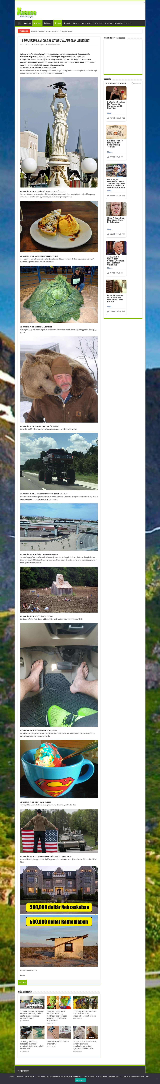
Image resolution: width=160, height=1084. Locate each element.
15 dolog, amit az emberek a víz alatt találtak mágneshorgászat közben (84, 1013)
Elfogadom (80, 1080)
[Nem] (157, 1078)
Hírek (77, 23)
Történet (120, 23)
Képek (59, 23)
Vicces (130, 23)
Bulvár (68, 23)
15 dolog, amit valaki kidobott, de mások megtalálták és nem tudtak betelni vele (31, 1045)
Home (19, 23)
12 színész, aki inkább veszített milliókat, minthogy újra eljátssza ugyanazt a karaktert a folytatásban (57, 1016)
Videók (28, 23)
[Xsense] (32, 12)
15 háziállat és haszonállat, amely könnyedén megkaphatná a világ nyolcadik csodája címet (84, 1045)
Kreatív (99, 23)
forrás (22, 976)
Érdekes (38, 23)
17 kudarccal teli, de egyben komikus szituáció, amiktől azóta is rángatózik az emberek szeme (32, 1014)
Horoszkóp (88, 23)
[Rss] (144, 2)
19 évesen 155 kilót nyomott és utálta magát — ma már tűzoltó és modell (55, 31)
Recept (109, 23)
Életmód (49, 23)
